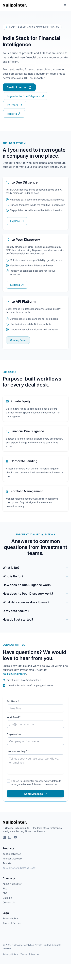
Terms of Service (12, 923)
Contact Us (9, 902)
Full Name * (13, 701)
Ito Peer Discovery (12, 858)
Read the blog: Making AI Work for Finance (34, 27)
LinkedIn (7, 897)
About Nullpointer (12, 883)
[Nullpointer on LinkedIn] (4, 838)
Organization (14, 734)
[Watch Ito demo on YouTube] (15, 838)
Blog (5, 888)
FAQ (5, 893)
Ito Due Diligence (12, 853)
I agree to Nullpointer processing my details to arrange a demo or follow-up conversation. (36, 782)
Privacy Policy (10, 918)
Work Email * (13, 717)
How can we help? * (18, 751)
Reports (7, 863)
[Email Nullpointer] (9, 838)
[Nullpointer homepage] (15, 5)
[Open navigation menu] (65, 5)
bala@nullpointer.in (14, 673)
